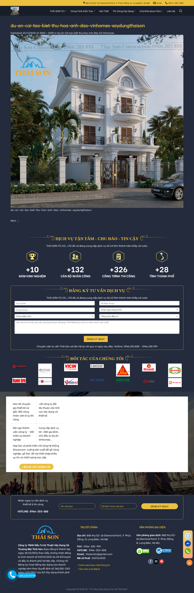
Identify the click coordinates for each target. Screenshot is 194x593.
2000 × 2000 (47, 32)
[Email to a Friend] (156, 561)
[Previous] (13, 372)
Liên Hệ (171, 11)
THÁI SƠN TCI (57, 11)
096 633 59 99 (27, 575)
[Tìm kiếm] (180, 11)
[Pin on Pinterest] (161, 561)
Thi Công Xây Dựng (123, 11)
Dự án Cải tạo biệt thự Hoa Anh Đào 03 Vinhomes (85, 32)
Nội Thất (104, 11)
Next (15, 220)
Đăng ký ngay (96, 339)
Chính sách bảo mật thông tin (94, 565)
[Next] (180, 372)
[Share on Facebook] (150, 561)
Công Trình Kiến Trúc (82, 11)
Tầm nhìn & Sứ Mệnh (89, 569)
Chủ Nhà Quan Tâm (150, 11)
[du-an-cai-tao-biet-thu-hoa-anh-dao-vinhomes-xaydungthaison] (97, 121)
